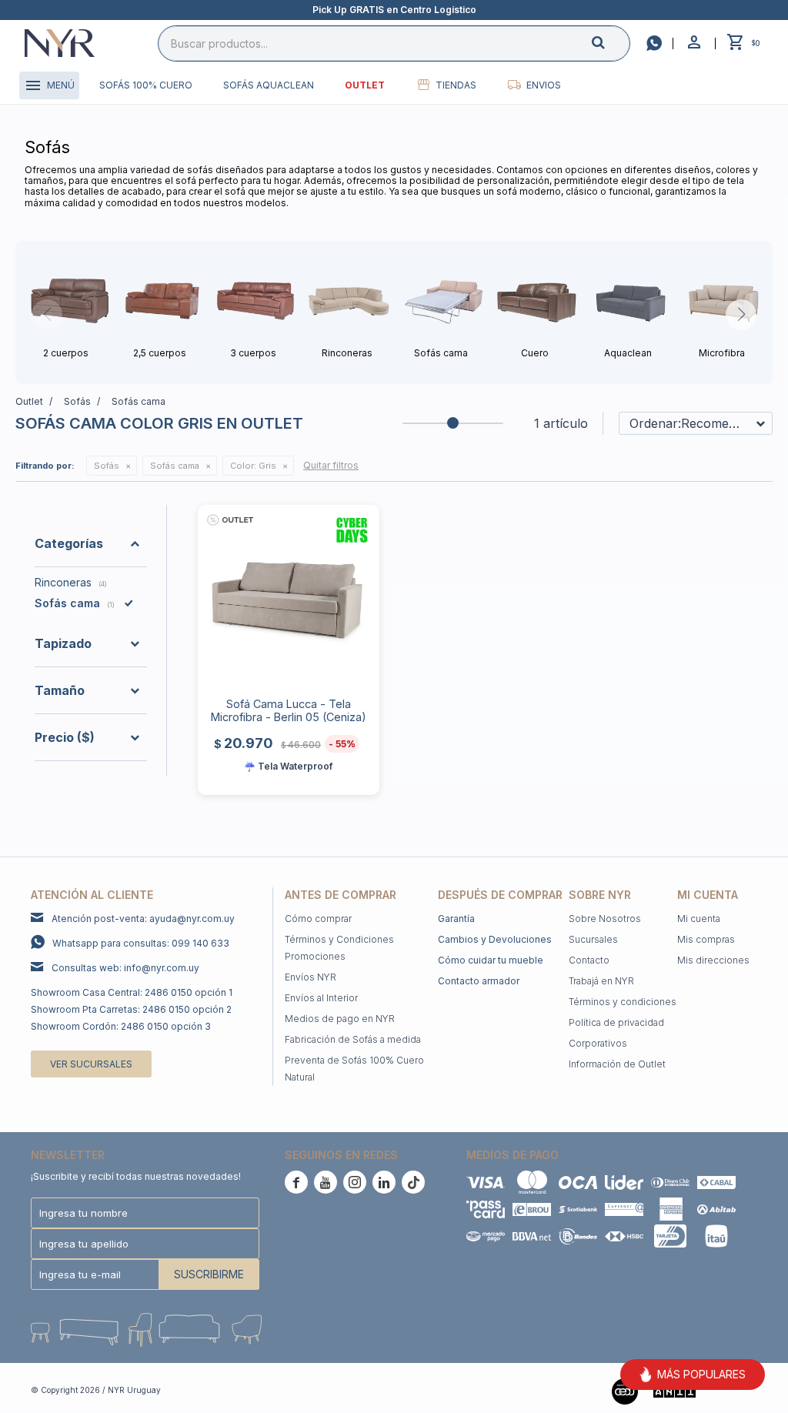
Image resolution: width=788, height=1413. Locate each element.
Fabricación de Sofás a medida (353, 1039)
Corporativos (598, 1043)
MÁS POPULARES (701, 1374)
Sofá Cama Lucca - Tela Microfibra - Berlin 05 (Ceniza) (288, 710)
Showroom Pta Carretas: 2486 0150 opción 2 (131, 1009)
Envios (543, 85)
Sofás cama (174, 465)
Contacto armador (478, 981)
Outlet (365, 85)
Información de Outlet (617, 1064)
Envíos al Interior (321, 998)
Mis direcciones (713, 960)
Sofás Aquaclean (268, 85)
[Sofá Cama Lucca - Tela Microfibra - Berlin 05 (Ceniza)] (288, 595)
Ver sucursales (91, 1064)
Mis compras (706, 939)
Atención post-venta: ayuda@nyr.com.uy (143, 918)
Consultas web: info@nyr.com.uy (125, 968)
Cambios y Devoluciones (495, 939)
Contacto (589, 960)
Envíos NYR (310, 977)
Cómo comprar (318, 918)
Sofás (106, 465)
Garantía (456, 918)
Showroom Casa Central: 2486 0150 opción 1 (131, 992)
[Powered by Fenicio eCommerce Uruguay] (734, 1389)
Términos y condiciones (622, 1001)
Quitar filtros (331, 465)
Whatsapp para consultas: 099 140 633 (140, 943)
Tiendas (456, 85)
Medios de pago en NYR (340, 1018)
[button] (611, 42)
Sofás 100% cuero (145, 85)
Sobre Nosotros (605, 918)
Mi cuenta (698, 918)
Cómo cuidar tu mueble (490, 960)
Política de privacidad (616, 1022)
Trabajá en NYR (601, 981)
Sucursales (593, 939)
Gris (253, 465)
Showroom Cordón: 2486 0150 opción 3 (121, 1026)
